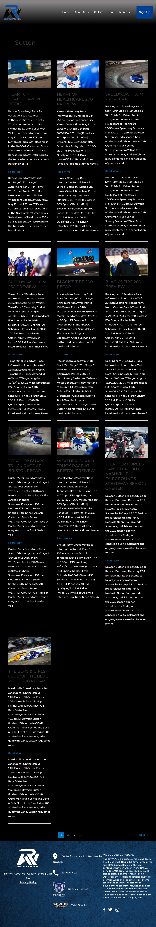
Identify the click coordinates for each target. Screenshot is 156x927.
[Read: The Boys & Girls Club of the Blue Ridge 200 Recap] (29, 650)
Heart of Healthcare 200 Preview (75, 99)
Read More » (16, 172)
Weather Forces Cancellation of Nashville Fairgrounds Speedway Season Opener (125, 476)
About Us (19, 873)
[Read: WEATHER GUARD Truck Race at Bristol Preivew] (78, 440)
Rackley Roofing (78, 889)
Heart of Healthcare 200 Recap (26, 99)
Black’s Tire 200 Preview (123, 284)
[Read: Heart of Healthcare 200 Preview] (78, 73)
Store (41, 873)
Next (143, 834)
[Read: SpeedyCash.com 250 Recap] (126, 73)
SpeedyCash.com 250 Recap (124, 96)
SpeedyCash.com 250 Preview (27, 284)
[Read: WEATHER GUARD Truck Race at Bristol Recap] (29, 440)
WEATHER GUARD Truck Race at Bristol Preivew (76, 465)
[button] (87, 12)
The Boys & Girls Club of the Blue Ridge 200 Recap (28, 676)
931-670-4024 (70, 872)
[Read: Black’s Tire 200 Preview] (126, 261)
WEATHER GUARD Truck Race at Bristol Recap (26, 465)
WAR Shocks (79, 905)
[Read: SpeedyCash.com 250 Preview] (29, 261)
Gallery (31, 873)
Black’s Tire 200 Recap (75, 284)
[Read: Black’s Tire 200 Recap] (78, 261)
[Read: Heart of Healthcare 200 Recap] (29, 73)
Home (8, 873)
